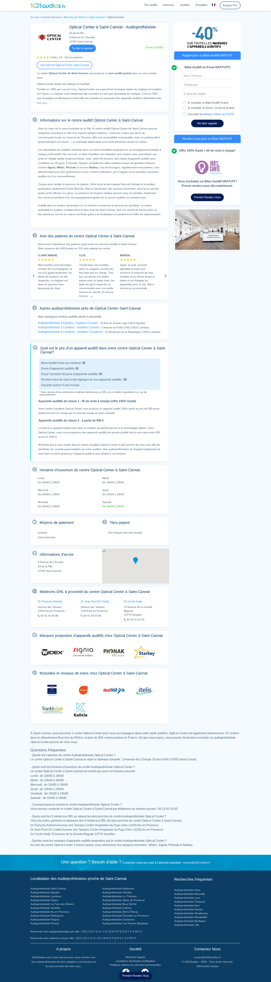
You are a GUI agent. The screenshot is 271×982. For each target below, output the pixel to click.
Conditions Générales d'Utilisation (135, 961)
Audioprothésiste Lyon (187, 897)
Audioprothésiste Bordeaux (190, 920)
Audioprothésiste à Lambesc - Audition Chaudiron (70, 331)
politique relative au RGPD (218, 114)
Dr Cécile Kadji (133, 601)
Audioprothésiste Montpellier (190, 917)
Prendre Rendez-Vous (135, 975)
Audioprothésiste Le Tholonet (119, 896)
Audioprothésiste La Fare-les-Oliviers (52, 904)
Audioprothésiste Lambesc (45, 896)
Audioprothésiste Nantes (188, 909)
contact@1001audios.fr (196, 862)
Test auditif (150, 4)
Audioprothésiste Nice (187, 905)
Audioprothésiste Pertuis (44, 923)
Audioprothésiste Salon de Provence (123, 900)
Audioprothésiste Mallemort (118, 888)
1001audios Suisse (207, 966)
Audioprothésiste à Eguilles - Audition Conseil (68, 323)
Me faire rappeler (207, 123)
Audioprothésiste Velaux (44, 900)
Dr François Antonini (50, 601)
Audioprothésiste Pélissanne (46, 915)
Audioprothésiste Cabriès (117, 907)
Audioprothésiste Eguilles (45, 892)
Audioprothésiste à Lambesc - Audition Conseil (68, 327)
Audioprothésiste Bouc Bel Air (119, 904)
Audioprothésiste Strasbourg (190, 913)
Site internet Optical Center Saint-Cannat (64, 65)
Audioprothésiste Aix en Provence (50, 911)
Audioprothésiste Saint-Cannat (48, 888)
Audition (185, 4)
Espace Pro (230, 5)
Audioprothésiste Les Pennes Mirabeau (125, 923)
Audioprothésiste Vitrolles (117, 892)
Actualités (201, 4)
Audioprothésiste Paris (187, 890)
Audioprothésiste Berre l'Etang (120, 911)
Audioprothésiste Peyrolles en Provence (125, 915)
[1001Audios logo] (47, 5)
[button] (33, 276)
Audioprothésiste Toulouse (189, 901)
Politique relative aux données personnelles (135, 964)
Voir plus (42, 102)
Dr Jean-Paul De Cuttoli (95, 601)
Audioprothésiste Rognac (45, 919)
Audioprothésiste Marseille (189, 893)
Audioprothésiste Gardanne (118, 919)
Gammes (168, 4)
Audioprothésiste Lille (186, 924)
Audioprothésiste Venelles (45, 907)
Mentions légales (135, 957)
